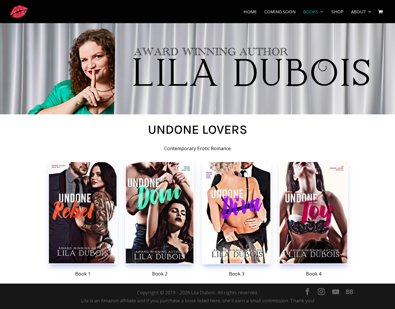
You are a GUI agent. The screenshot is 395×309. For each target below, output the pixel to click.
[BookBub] (349, 291)
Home (250, 12)
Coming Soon (280, 12)
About (358, 12)
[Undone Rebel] (82, 212)
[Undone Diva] (236, 212)
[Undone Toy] (313, 212)
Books (310, 12)
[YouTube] (336, 291)
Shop (337, 12)
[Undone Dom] (159, 212)
